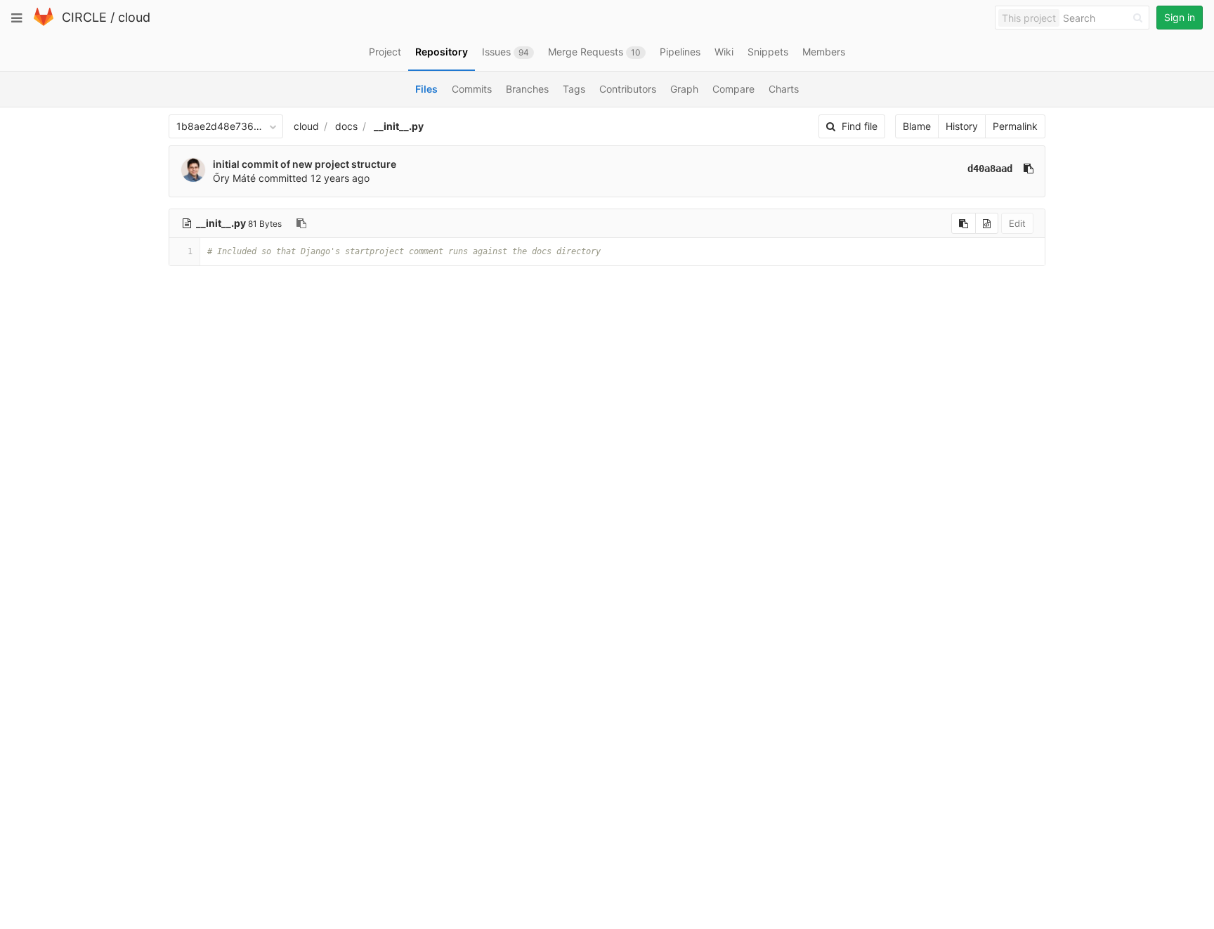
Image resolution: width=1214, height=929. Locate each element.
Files (426, 89)
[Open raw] (986, 223)
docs (346, 126)
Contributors (627, 89)
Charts (784, 89)
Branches (527, 89)
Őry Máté (234, 178)
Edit (1017, 223)
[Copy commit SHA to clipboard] (1028, 169)
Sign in (1179, 17)
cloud (134, 17)
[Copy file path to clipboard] (301, 223)
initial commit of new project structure (304, 164)
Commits (472, 89)
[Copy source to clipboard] (963, 223)
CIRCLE (84, 17)
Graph (684, 89)
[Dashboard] (43, 23)
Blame (917, 126)
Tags (574, 89)
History (962, 126)
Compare (733, 89)
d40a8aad (989, 168)
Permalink (1015, 126)
